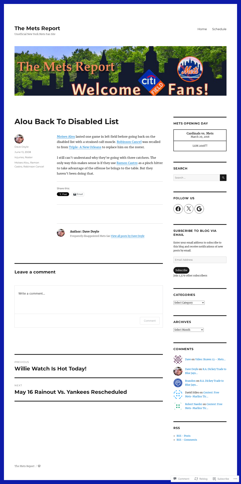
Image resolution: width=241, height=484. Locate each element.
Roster (29, 157)
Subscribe (181, 270)
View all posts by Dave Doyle (127, 236)
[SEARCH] (223, 177)
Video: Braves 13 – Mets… (210, 359)
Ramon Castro (127, 163)
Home (202, 29)
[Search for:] (196, 177)
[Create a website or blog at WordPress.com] (39, 466)
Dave (188, 359)
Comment (150, 320)
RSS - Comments (187, 439)
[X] (188, 209)
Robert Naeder (193, 404)
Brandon (190, 380)
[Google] (199, 209)
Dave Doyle (21, 146)
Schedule (219, 29)
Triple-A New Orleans (85, 147)
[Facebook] (178, 209)
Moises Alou (66, 136)
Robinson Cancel (129, 142)
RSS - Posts (184, 435)
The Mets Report (37, 28)
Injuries (19, 157)
